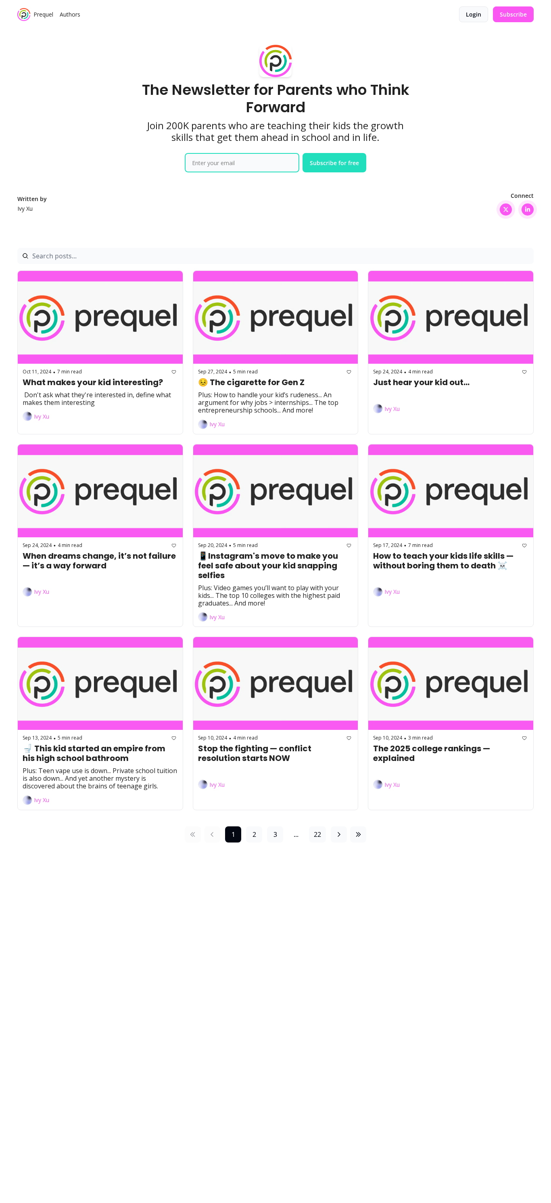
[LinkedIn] (528, 209)
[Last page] (358, 834)
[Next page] (339, 834)
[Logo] (23, 14)
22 (317, 834)
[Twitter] (506, 209)
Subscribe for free (334, 163)
